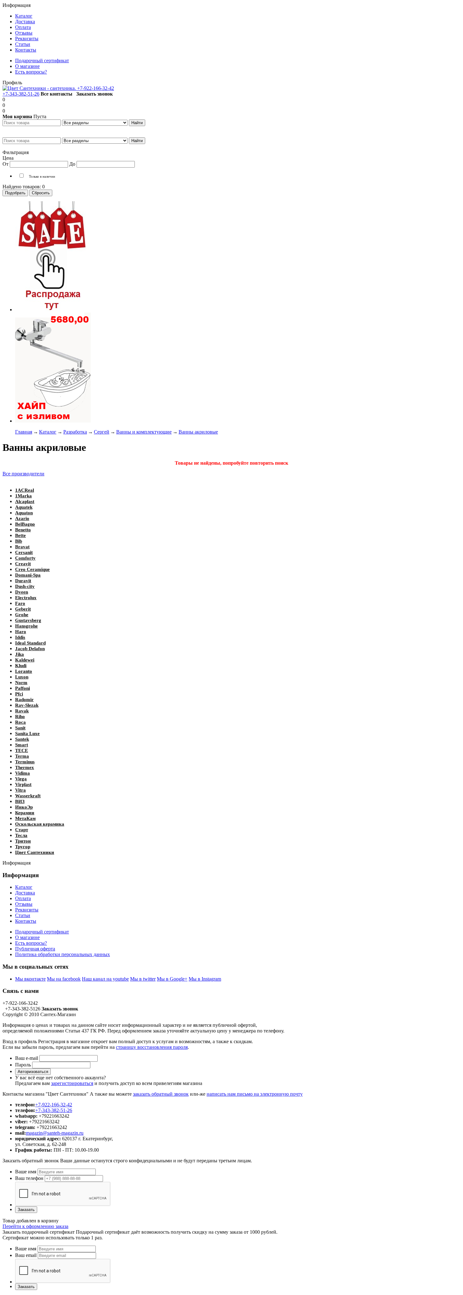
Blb (18, 541)
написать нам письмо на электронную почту (255, 1094)
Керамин (24, 812)
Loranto (23, 671)
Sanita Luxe (27, 733)
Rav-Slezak (26, 705)
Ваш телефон (29, 1178)
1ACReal (24, 490)
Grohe (21, 614)
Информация (17, 5)
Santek (22, 739)
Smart (21, 744)
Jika (19, 654)
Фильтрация (16, 152)
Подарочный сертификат (42, 931)
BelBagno (25, 524)
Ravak (22, 710)
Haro (20, 631)
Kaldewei (24, 659)
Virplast (23, 784)
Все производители (23, 473)
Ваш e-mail (26, 1058)
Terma (22, 756)
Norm (21, 682)
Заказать (26, 1209)
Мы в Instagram (205, 979)
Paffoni (22, 688)
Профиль (12, 82)
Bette (20, 535)
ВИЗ (20, 801)
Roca (20, 722)
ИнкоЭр (24, 807)
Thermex (24, 767)
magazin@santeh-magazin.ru (54, 1133)
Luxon (21, 676)
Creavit (23, 563)
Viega (21, 778)
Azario (22, 518)
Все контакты (56, 94)
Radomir (24, 699)
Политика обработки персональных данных (62, 954)
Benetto (23, 529)
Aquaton (24, 512)
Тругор (22, 846)
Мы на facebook (64, 979)
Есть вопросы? (31, 943)
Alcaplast (24, 501)
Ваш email (26, 1255)
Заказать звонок (94, 94)
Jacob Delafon (30, 648)
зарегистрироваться (72, 1083)
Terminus (25, 761)
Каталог (23, 887)
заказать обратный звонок (161, 1094)
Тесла (21, 835)
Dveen (21, 592)
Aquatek (23, 507)
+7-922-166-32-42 (95, 88)
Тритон (23, 841)
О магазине (27, 937)
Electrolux (26, 597)
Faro (20, 603)
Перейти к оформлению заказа (35, 1226)
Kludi (20, 665)
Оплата (23, 898)
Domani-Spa (28, 575)
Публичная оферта (35, 948)
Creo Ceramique (32, 569)
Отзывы (23, 904)
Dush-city (25, 586)
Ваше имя (25, 1171)
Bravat (22, 546)
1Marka (23, 495)
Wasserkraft (28, 795)
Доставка (25, 892)
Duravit (23, 580)
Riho (20, 716)
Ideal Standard (30, 642)
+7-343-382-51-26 (21, 94)
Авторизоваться (33, 1071)
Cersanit (24, 552)
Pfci (19, 693)
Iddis (20, 637)
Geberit (23, 609)
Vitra (20, 790)
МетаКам (25, 818)
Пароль (23, 1064)
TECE (21, 750)
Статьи (22, 915)
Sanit (20, 727)
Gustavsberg (28, 620)
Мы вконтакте (30, 979)
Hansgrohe (26, 625)
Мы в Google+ (172, 979)
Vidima (22, 773)
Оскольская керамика (39, 824)
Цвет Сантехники (34, 852)
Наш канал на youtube (105, 979)
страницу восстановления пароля (152, 1047)
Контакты (25, 921)
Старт (21, 829)
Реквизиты (26, 909)
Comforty (25, 558)
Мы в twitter (143, 979)
